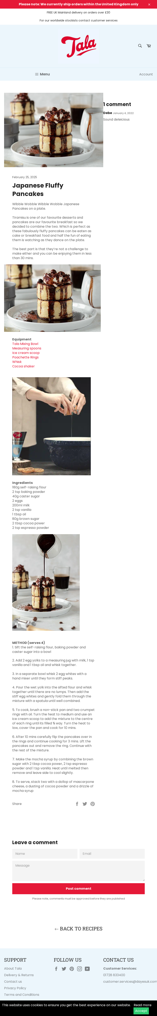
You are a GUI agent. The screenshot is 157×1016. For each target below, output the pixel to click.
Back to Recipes (80, 928)
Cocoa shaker (23, 366)
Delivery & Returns (19, 975)
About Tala (13, 968)
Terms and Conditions (21, 994)
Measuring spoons (26, 348)
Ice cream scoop (26, 352)
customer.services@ (119, 981)
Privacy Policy (15, 988)
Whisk (17, 361)
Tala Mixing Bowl (25, 343)
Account (146, 74)
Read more (142, 1005)
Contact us (13, 981)
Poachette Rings (25, 357)
